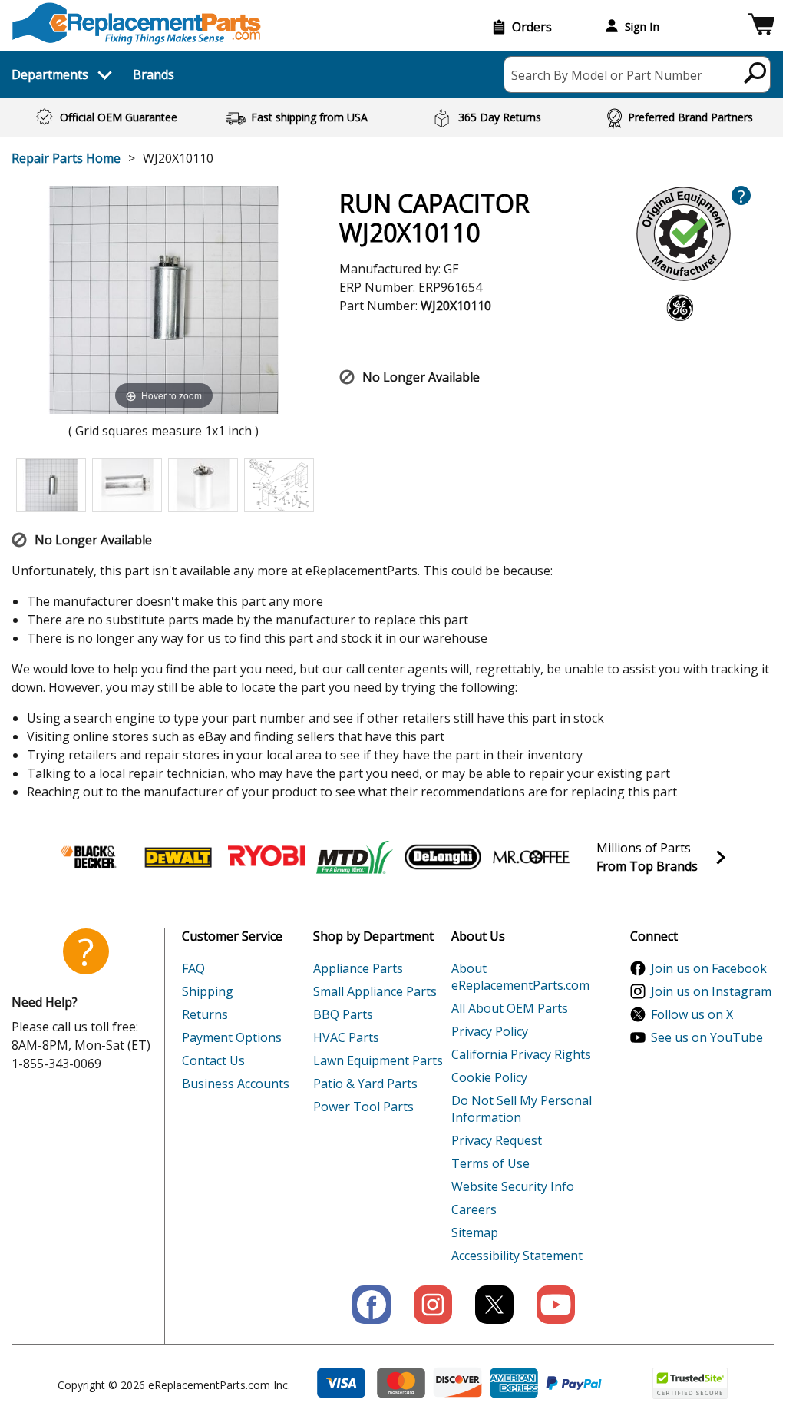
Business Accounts (235, 1083)
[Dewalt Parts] (178, 857)
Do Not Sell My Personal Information (521, 1109)
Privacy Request (496, 1140)
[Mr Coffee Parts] (531, 857)
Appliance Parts (358, 968)
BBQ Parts (343, 1014)
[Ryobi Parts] (266, 857)
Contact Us (213, 1060)
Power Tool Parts (363, 1106)
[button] (761, 26)
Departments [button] (50, 74)
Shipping (207, 991)
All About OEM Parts (509, 1008)
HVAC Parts (346, 1037)
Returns (205, 1014)
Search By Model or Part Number (606, 75)
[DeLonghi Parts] (443, 857)
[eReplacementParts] (136, 23)
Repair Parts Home (66, 158)
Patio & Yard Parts (365, 1083)
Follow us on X (692, 1014)
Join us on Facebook (709, 968)
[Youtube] (556, 1304)
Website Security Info (512, 1186)
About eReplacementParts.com (520, 977)
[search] (755, 72)
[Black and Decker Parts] (89, 857)
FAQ (193, 968)
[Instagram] (433, 1304)
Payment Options (232, 1037)
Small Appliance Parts (375, 991)
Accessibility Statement (517, 1255)
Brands (153, 74)
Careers (474, 1209)
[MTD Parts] (354, 857)
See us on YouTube (707, 1037)
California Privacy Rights (521, 1054)
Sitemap (474, 1232)
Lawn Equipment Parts (378, 1060)
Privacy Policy (489, 1031)
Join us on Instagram (711, 991)
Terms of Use (490, 1163)
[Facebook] (371, 1304)
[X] (494, 1304)
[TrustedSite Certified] (690, 1383)
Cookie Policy (489, 1077)
